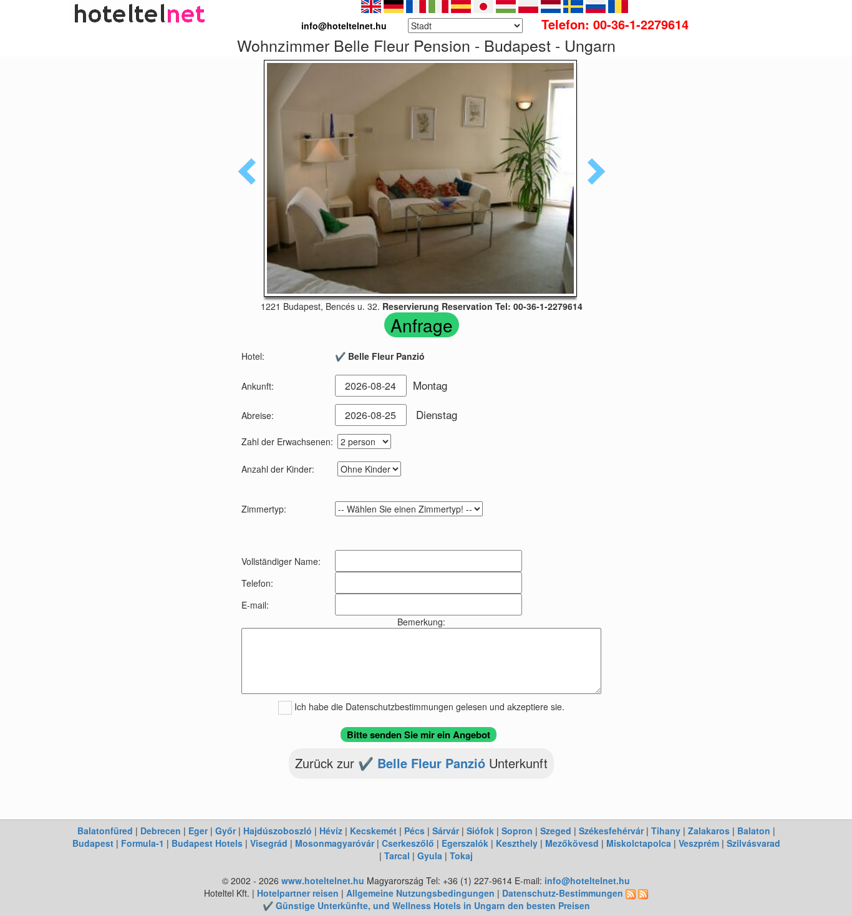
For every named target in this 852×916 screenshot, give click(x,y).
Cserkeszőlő (408, 843)
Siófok (480, 830)
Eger (198, 830)
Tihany (665, 830)
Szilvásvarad (753, 843)
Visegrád (269, 843)
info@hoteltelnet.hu (587, 880)
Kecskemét (373, 830)
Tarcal (397, 855)
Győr (225, 830)
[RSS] (631, 893)
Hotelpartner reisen (298, 893)
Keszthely (517, 843)
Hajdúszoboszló (277, 830)
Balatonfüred (105, 830)
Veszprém (699, 843)
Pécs (414, 830)
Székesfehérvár (611, 830)
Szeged (555, 830)
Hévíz (330, 830)
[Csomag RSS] (643, 893)
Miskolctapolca (638, 843)
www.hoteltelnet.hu (322, 880)
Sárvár (445, 830)
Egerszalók (465, 843)
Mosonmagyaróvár (334, 843)
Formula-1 (142, 843)
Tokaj (461, 855)
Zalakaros (709, 830)
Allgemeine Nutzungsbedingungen (420, 893)
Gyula (429, 855)
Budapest (93, 843)
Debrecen (160, 830)
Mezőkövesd (572, 843)
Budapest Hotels (207, 843)
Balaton (753, 830)
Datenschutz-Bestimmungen (562, 893)
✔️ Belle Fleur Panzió (423, 763)
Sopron (517, 830)
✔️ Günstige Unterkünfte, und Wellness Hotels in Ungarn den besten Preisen (426, 905)
